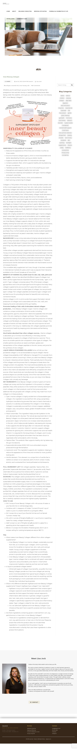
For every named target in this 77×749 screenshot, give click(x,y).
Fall (69, 110)
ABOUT (14, 11)
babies (62, 95)
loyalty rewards (68, 123)
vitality (61, 147)
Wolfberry (68, 147)
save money (68, 137)
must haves (65, 130)
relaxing (69, 135)
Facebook (54, 731)
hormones (69, 118)
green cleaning (65, 115)
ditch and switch (65, 105)
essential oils (15, 85)
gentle (69, 113)
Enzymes (61, 108)
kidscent (69, 120)
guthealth (61, 118)
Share (8, 81)
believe (68, 95)
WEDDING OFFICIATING (40, 11)
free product (62, 113)
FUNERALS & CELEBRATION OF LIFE (58, 11)
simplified (63, 140)
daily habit (68, 100)
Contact (35, 702)
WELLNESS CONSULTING (25, 11)
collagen (8, 85)
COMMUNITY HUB (22, 18)
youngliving (65, 155)
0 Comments (36, 85)
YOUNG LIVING (11, 18)
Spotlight (68, 142)
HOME (8, 11)
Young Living (65, 152)
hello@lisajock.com (56, 728)
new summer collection (65, 133)
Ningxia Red (62, 135)
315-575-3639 (55, 730)
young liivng (65, 150)
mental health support (65, 128)
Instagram (54, 733)
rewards (61, 137)
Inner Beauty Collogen (11, 77)
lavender (60, 123)
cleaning (68, 98)
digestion (65, 103)
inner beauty (23, 85)
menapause (65, 125)
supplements (62, 145)
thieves (70, 145)
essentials (63, 110)
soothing (62, 142)
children (62, 98)
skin (28, 85)
